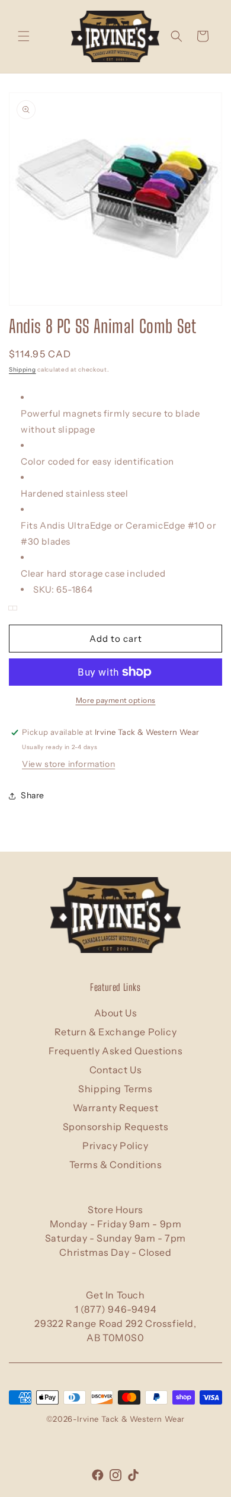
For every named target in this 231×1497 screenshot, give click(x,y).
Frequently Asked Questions (116, 1051)
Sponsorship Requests (116, 1127)
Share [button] (32, 795)
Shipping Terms (115, 1089)
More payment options (116, 700)
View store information (68, 764)
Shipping (22, 369)
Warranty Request (116, 1108)
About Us (115, 1013)
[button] (24, 36)
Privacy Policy (115, 1145)
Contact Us (115, 1070)
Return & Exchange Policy (115, 1032)
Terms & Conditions (115, 1164)
